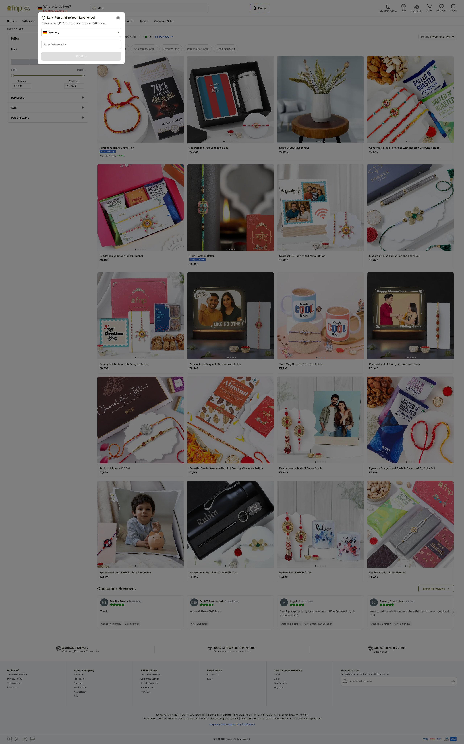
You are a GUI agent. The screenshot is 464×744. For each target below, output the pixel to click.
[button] (118, 18)
